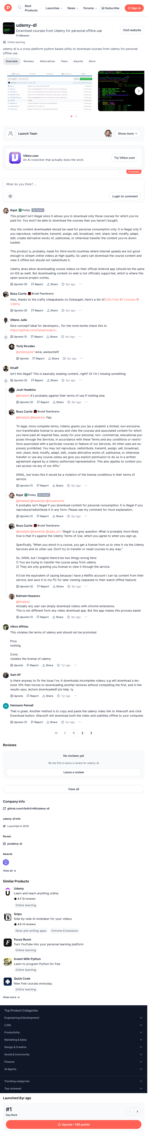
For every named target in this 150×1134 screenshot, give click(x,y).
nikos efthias (19, 626)
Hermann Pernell (21, 705)
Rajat (13, 210)
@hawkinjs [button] (37, 417)
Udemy (19, 888)
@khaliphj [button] (22, 395)
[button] (92, 61)
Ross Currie (18, 293)
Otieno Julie (18, 320)
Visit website (132, 30)
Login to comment (125, 196)
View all (73, 789)
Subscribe (112, 8)
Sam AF (15, 674)
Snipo (18, 914)
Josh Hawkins (26, 390)
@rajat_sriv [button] (53, 531)
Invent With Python (27, 959)
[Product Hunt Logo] (8, 8)
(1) (20, 336)
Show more (126, 133)
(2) (20, 380)
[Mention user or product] (10, 196)
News (71, 8)
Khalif (14, 368)
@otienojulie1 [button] (25, 352)
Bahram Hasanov (28, 596)
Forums (88, 8)
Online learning (16, 42)
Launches (52, 8)
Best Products (31, 8)
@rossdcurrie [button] (55, 501)
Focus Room (22, 939)
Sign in (136, 8)
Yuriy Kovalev (25, 346)
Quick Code (22, 978)
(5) (20, 284)
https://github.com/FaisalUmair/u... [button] (34, 330)
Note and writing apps (31, 930)
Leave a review (73, 772)
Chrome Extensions (64, 930)
